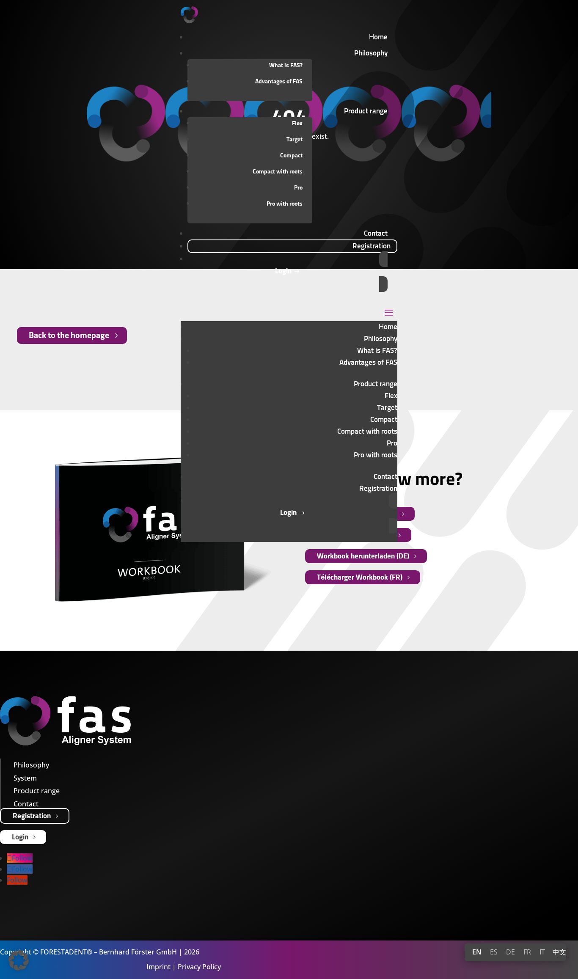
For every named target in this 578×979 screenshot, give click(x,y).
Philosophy (380, 339)
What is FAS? (286, 66)
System (25, 778)
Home (388, 327)
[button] (18, 960)
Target (294, 140)
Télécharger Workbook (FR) (359, 577)
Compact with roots (278, 172)
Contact (385, 477)
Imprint (158, 966)
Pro (298, 188)
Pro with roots (285, 204)
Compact (291, 156)
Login (20, 837)
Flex (297, 123)
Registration (32, 816)
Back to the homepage (69, 335)
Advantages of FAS (279, 82)
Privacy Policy (199, 966)
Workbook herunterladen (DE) (363, 556)
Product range (375, 384)
